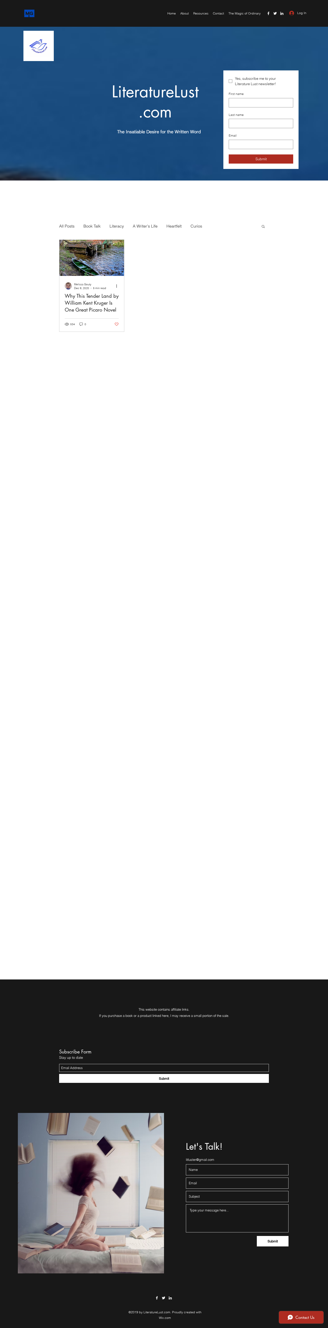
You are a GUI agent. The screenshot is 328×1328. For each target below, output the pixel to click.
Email (233, 135)
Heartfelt (174, 226)
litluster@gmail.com (200, 1160)
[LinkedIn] (282, 13)
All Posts (67, 226)
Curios (196, 226)
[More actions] (118, 286)
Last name (236, 115)
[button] (263, 226)
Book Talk (92, 226)
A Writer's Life (145, 226)
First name (236, 94)
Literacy (117, 226)
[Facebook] (268, 13)
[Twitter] (275, 13)
